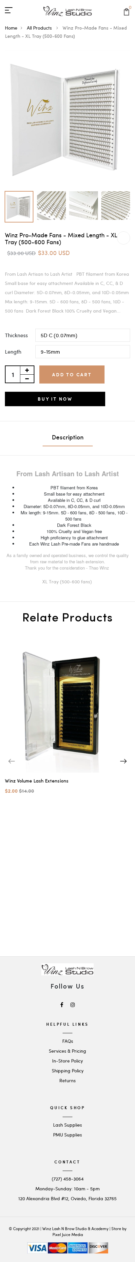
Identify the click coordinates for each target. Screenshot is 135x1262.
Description (68, 438)
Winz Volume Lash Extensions (36, 781)
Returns (67, 1080)
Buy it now (55, 398)
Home (11, 28)
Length (13, 351)
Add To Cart (72, 374)
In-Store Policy (67, 1061)
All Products (40, 28)
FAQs (67, 1041)
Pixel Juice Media (67, 1234)
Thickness (16, 335)
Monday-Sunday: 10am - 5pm (67, 1188)
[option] (67, 119)
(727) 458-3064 (68, 1179)
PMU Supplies (67, 1135)
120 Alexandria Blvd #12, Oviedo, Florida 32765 (67, 1198)
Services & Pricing (67, 1051)
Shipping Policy (68, 1070)
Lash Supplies (67, 1125)
